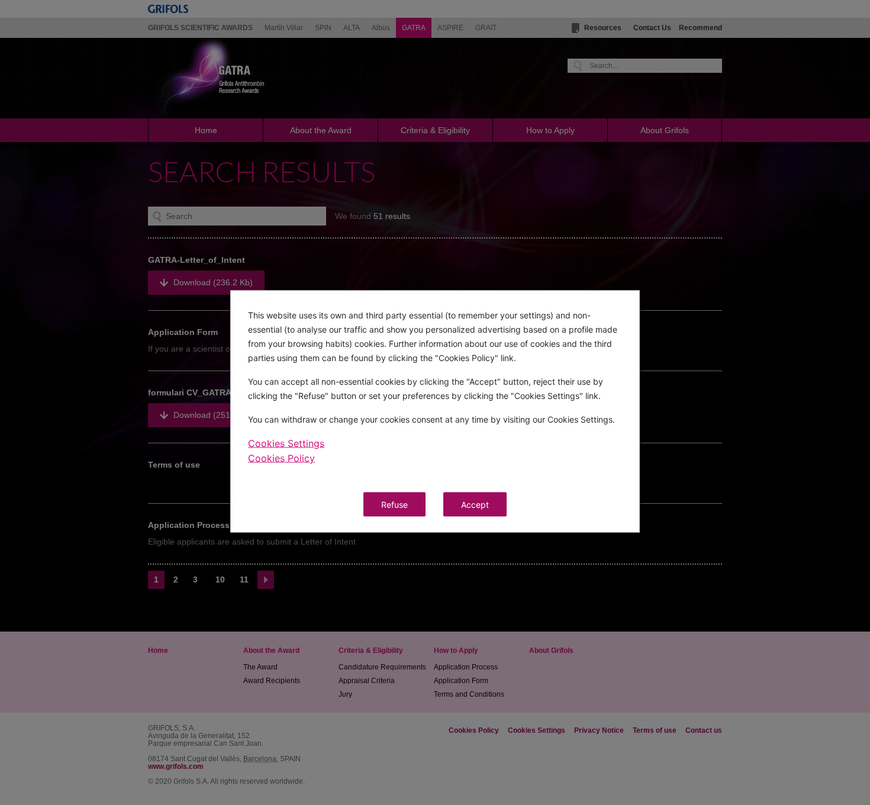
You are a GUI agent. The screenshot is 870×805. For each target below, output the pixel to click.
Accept (475, 505)
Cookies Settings (286, 443)
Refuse (394, 505)
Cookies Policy (281, 458)
